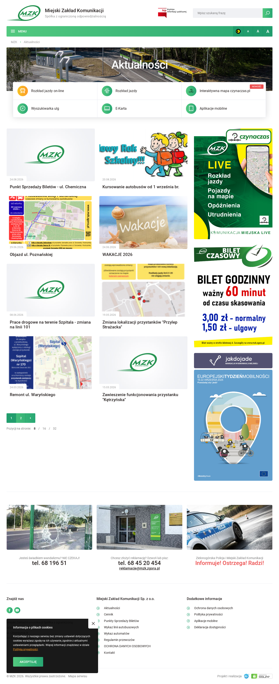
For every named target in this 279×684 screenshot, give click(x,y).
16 (44, 428)
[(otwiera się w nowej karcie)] (233, 183)
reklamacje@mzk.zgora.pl (139, 568)
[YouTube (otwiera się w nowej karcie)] (17, 610)
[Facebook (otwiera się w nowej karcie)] (10, 610)
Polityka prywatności (25, 649)
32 (54, 428)
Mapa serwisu (77, 676)
